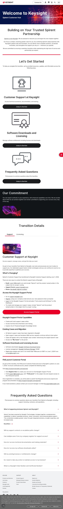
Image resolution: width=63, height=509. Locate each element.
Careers (34, 488)
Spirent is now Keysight (11, 38)
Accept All (32, 506)
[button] (46, 2)
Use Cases (5, 480)
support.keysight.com (21, 287)
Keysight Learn (6, 484)
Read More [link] (7, 424)
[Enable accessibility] (3, 505)
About (34, 475)
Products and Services (8, 478)
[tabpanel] (31, 313)
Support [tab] (10, 234)
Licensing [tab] (20, 234)
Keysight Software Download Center (29, 347)
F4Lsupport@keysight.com (51, 383)
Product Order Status (21, 482)
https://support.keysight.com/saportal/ (16, 368)
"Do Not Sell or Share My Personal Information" (29, 503)
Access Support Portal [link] (31, 312)
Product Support (20, 478)
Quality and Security (36, 482)
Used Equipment (6, 486)
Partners (4, 488)
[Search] (55, 2)
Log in (7, 301)
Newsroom (34, 478)
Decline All (44, 506)
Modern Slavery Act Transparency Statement (42, 486)
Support (18, 475)
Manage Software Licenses (22, 480)
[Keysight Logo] (8, 2)
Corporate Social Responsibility (39, 484)
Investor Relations (36, 480)
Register (8, 299)
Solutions (5, 482)
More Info (55, 506)
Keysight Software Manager (27, 349)
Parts (17, 484)
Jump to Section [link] (21, 107)
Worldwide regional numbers (18, 289)
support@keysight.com (16, 374)
